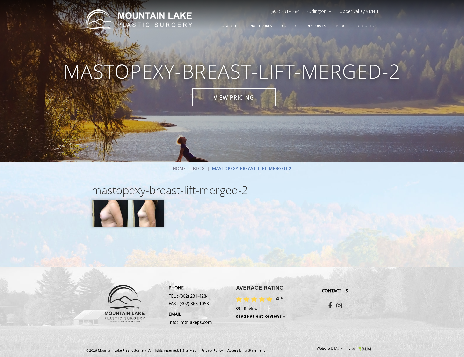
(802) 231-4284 (285, 11)
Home (179, 168)
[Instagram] (339, 305)
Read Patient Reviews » (261, 316)
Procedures (261, 25)
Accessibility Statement (246, 350)
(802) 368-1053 (193, 303)
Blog (341, 25)
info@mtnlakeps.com (190, 322)
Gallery (289, 25)
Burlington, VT (319, 11)
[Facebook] (330, 305)
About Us (230, 25)
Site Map (189, 350)
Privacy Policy (212, 350)
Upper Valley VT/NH (358, 11)
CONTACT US (335, 290)
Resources (316, 25)
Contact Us (366, 25)
